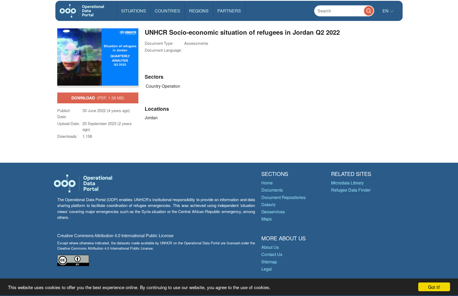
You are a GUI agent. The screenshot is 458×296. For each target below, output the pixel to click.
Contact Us (271, 254)
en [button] (386, 11)
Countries (167, 11)
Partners (229, 11)
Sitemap (269, 262)
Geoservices (273, 212)
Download (97, 98)
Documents (272, 190)
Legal (266, 269)
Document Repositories (283, 197)
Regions (199, 11)
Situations (133, 11)
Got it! (434, 287)
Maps (266, 219)
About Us (270, 247)
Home (267, 183)
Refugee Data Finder (351, 190)
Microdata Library (347, 183)
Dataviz (268, 204)
